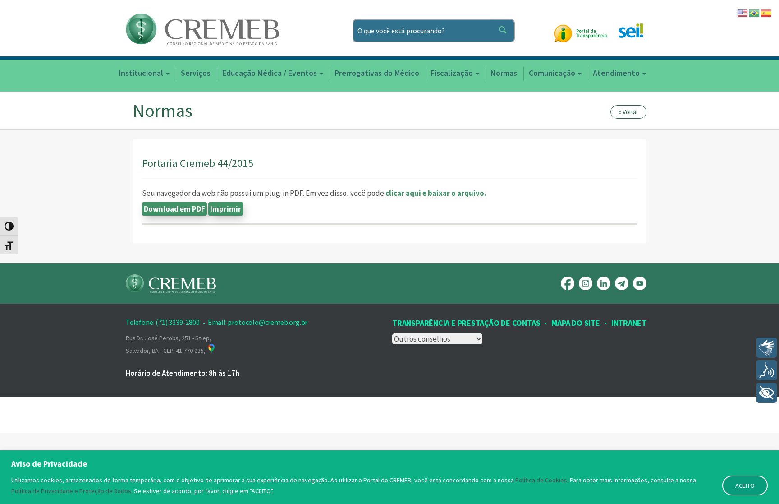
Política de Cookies (541, 480)
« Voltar (628, 112)
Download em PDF (174, 209)
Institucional (142, 73)
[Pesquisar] (504, 30)
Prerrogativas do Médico (377, 73)
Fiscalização (453, 73)
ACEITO (745, 485)
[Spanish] (766, 12)
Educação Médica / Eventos (270, 73)
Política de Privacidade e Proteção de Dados (71, 491)
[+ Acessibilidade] (766, 393)
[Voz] (766, 370)
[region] (389, 477)
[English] (743, 12)
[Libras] (766, 348)
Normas (503, 73)
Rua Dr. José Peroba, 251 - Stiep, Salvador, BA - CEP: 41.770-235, (168, 344)
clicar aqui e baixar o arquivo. (435, 193)
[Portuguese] (755, 12)
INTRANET (628, 323)
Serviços (196, 73)
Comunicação (553, 73)
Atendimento (617, 73)
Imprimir (225, 209)
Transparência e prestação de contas (466, 323)
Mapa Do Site (575, 323)
